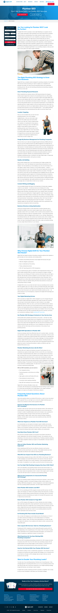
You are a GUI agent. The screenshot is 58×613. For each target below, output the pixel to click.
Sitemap (23, 610)
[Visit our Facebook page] (7, 607)
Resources (30, 1)
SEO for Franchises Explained (9, 599)
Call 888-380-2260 (35, 14)
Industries (42, 1)
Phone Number (7, 38)
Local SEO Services (7, 598)
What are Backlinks (20, 600)
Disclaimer (29, 610)
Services (36, 1)
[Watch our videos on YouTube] (13, 607)
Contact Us (44, 599)
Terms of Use (35, 610)
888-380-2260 (50, 1)
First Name (6, 32)
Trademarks (42, 610)
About (25, 1)
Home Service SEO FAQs (8, 600)
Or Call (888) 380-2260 (10, 44)
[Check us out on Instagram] (9, 607)
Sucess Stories (44, 600)
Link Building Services (33, 599)
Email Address (7, 35)
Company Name (7, 29)
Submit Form (10, 42)
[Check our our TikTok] (15, 607)
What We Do (44, 598)
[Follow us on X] (5, 607)
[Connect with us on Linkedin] (11, 607)
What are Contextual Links (21, 599)
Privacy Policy (49, 610)
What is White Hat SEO (20, 598)
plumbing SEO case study (39, 312)
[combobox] (6, 39)
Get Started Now (22, 14)
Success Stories (19, 1)
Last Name (12, 32)
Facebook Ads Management (34, 600)
